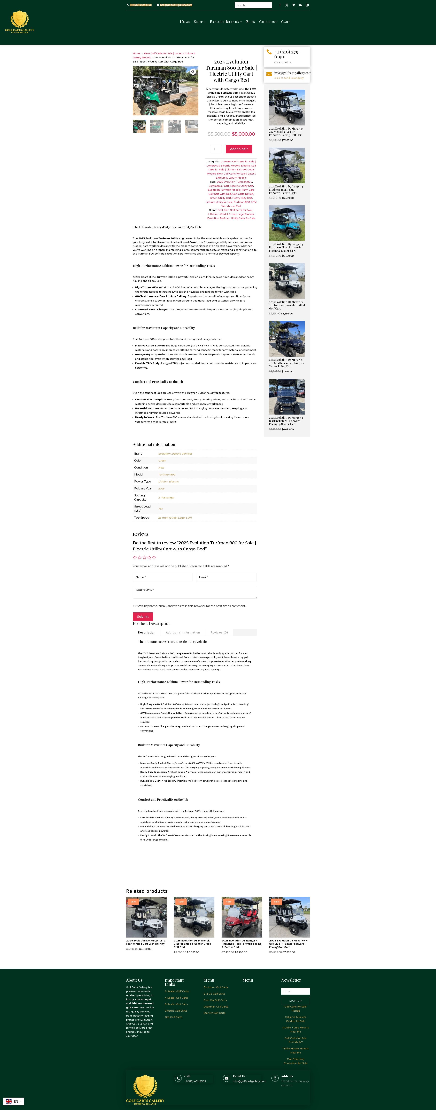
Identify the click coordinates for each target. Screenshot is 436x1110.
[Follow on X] (287, 5)
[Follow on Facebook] (280, 5)
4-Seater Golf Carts (176, 997)
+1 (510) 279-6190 (141, 5)
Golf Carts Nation (242, 193)
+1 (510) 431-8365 (195, 1081)
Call (187, 1076)
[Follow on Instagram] (307, 5)
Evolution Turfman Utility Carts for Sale (231, 218)
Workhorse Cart (231, 206)
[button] (193, 72)
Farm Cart (248, 189)
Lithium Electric (168, 481)
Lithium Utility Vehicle (219, 202)
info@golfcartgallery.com (176, 5)
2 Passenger (166, 497)
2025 (161, 488)
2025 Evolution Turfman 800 (234, 181)
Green (162, 460)
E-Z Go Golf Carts (214, 993)
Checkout (268, 21)
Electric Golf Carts (176, 1010)
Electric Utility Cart (241, 185)
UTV (253, 202)
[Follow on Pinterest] (293, 5)
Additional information (183, 632)
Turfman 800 (242, 202)
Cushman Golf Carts (216, 1006)
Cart (285, 21)
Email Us (239, 1076)
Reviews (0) (219, 632)
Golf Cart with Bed (219, 193)
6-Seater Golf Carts (176, 1004)
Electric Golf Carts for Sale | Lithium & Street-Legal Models (231, 169)
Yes (160, 508)
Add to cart (239, 149)
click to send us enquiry (289, 78)
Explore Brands (224, 21)
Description (146, 632)
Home (185, 21)
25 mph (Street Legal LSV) (175, 517)
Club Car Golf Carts (215, 1000)
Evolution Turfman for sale (224, 189)
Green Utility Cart (220, 198)
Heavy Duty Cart (242, 198)
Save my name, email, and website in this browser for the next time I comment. (191, 606)
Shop (198, 21)
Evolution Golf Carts (216, 987)
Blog (250, 21)
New (161, 467)
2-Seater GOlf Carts (177, 991)
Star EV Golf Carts (214, 1012)
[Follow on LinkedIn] (300, 5)
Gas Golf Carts (173, 1017)
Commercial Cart (219, 185)
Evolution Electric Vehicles (175, 453)
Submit (143, 617)
